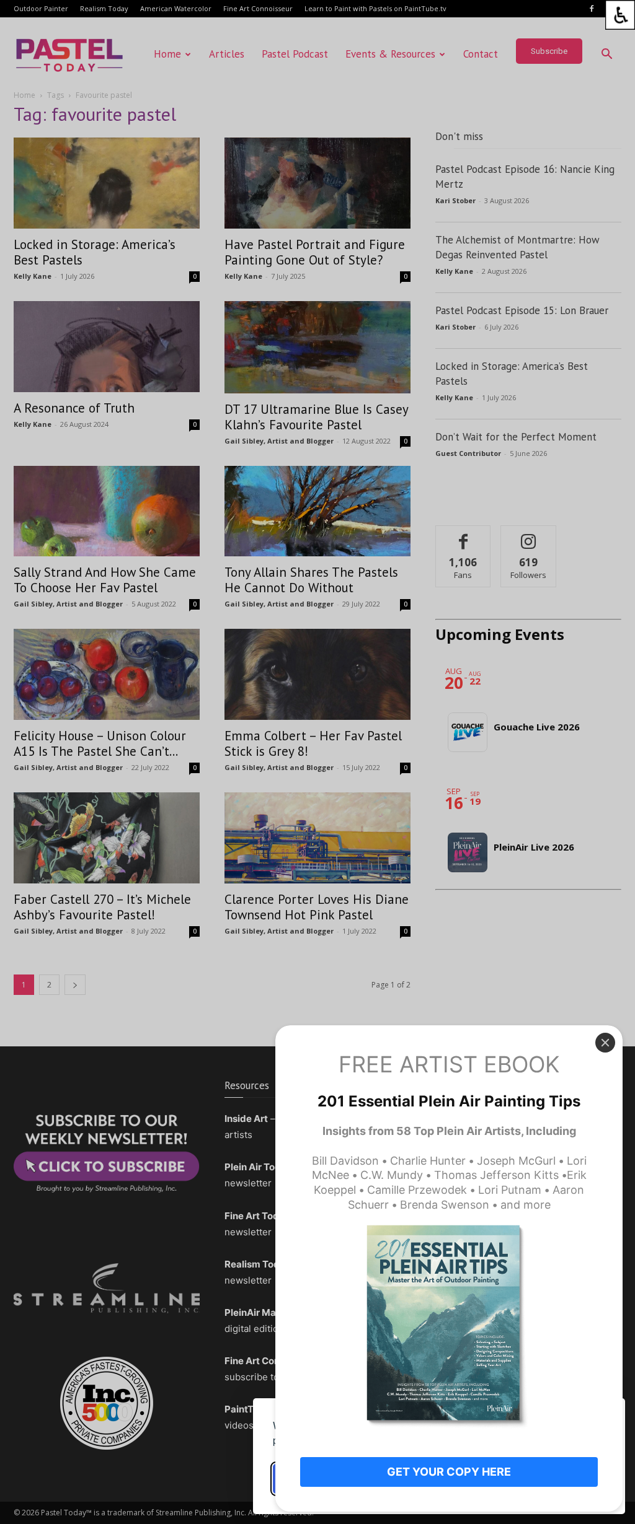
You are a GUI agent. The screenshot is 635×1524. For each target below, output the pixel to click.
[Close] (605, 1043)
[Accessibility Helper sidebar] (620, 15)
